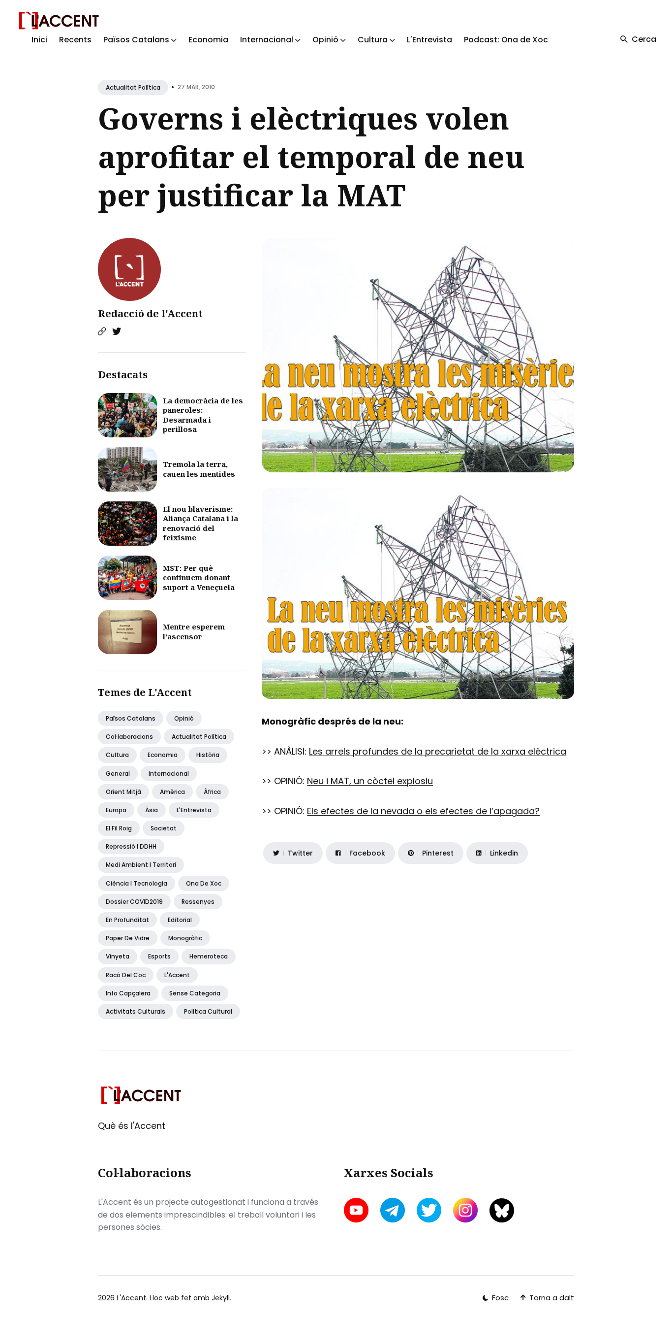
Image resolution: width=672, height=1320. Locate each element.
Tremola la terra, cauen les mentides (199, 469)
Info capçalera (128, 993)
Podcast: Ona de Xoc (506, 39)
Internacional (169, 773)
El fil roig (119, 828)
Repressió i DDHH (131, 846)
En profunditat (127, 920)
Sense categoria (194, 993)
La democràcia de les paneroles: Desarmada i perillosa (203, 415)
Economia (208, 39)
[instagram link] (465, 1210)
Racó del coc (126, 975)
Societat (164, 828)
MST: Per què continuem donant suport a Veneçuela (199, 577)
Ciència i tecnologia (136, 883)
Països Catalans (130, 718)
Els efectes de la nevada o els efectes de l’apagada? (423, 811)
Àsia (151, 810)
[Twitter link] (116, 331)
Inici (39, 39)
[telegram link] (392, 1210)
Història (207, 755)
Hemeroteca (208, 956)
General (118, 773)
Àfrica (212, 792)
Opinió (184, 718)
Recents (75, 39)
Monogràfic (185, 938)
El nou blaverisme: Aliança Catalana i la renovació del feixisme (200, 523)
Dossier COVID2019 (134, 901)
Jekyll (221, 1298)
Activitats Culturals (135, 1011)
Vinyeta (117, 956)
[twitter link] (429, 1210)
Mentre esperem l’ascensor (194, 631)
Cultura (117, 755)
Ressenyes (198, 901)
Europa (116, 810)
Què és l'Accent (131, 1126)
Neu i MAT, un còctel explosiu (370, 781)
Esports (159, 956)
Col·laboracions (129, 736)
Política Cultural (208, 1011)
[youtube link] (357, 1210)
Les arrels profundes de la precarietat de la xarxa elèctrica (437, 751)
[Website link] (102, 331)
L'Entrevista (429, 39)
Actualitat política (133, 87)
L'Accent (177, 975)
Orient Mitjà (123, 792)
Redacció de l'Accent (150, 313)
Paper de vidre (128, 938)
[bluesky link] (502, 1210)
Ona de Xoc (203, 883)
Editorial (180, 920)
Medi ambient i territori (141, 864)
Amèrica (172, 792)
